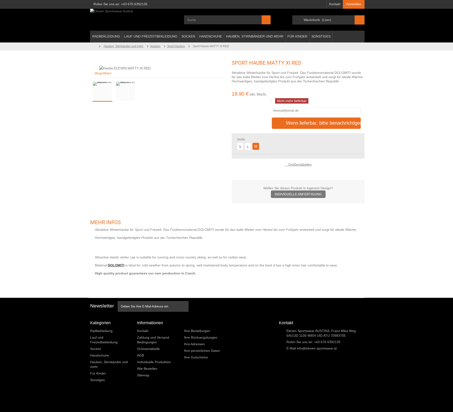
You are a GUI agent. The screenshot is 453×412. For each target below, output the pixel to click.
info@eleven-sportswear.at (317, 348)
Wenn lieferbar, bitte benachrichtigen (323, 123)
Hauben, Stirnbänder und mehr (254, 36)
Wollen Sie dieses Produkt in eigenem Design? (298, 191)
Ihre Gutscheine (196, 357)
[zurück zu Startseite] (93, 46)
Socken (188, 36)
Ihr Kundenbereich (201, 322)
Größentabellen (299, 164)
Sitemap (143, 375)
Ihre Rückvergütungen (200, 337)
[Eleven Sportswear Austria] (133, 20)
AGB (140, 355)
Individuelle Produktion (154, 362)
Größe (241, 139)
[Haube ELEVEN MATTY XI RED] (102, 91)
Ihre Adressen (194, 344)
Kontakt (334, 4)
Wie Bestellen (147, 368)
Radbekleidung (106, 36)
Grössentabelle (148, 349)
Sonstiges (321, 36)
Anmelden (353, 4)
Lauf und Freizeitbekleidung (150, 36)
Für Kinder (297, 36)
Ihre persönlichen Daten (202, 351)
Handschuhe (210, 36)
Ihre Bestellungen (197, 331)
